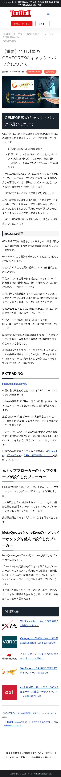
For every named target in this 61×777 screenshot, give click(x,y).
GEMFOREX (34, 71)
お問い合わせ (49, 757)
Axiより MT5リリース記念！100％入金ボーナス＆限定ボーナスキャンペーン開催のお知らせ (39, 691)
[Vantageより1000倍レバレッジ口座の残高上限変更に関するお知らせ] (9, 645)
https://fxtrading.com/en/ (14, 384)
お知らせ (50, 71)
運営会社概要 (12, 752)
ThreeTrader (14, 455)
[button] (48, 13)
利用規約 (25, 752)
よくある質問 (33, 757)
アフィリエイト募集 (15, 757)
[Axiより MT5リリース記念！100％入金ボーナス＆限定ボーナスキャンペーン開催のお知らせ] (9, 698)
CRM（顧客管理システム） (38, 455)
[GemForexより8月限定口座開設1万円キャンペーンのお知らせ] (9, 679)
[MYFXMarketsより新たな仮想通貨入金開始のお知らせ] (9, 630)
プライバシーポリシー (43, 752)
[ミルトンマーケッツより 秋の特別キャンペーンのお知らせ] (9, 660)
